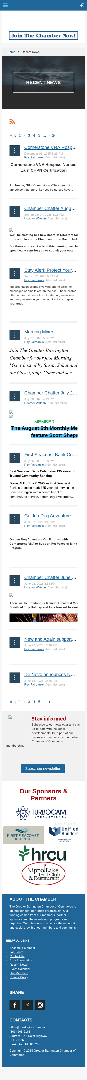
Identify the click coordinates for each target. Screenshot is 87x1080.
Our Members (19, 973)
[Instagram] (40, 1005)
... (44, 135)
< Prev (15, 135)
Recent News (18, 964)
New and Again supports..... (52, 639)
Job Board (16, 952)
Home (11, 51)
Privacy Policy (19, 977)
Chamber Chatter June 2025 (53, 577)
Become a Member (22, 947)
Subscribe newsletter (42, 768)
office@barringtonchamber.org (30, 1027)
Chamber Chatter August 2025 (55, 208)
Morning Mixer (38, 331)
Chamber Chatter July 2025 (52, 393)
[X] (27, 1005)
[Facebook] (15, 1005)
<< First (11, 135)
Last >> (53, 135)
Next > (49, 135)
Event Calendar (20, 968)
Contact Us (17, 956)
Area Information (21, 960)
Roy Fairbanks (34, 157)
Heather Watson (35, 218)
